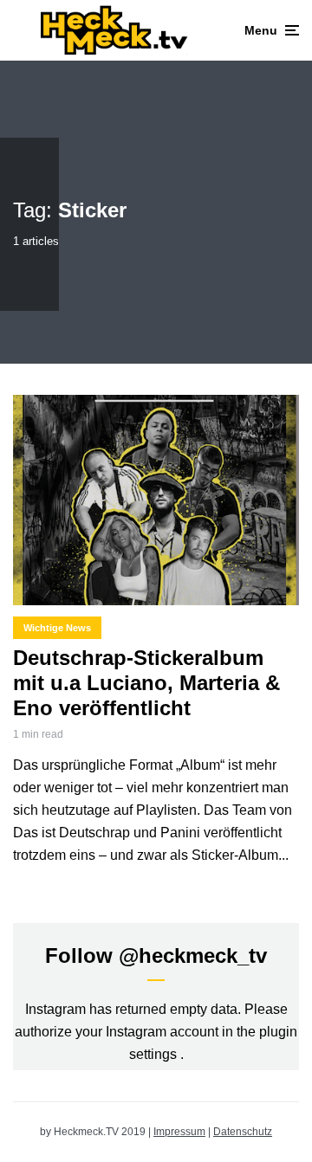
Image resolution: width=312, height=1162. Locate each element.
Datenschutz (242, 1132)
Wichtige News (57, 628)
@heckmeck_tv (193, 955)
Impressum (179, 1132)
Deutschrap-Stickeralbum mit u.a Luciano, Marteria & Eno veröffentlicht (146, 683)
